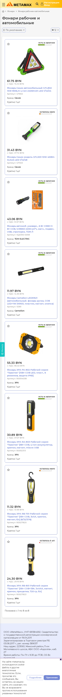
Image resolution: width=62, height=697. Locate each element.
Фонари (11, 11)
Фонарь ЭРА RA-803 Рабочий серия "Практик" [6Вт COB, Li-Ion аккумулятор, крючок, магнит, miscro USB (30, 444)
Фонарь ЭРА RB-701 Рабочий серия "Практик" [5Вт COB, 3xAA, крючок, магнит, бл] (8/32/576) (27, 516)
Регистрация (51, 2)
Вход (47, 5)
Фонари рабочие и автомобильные (33, 11)
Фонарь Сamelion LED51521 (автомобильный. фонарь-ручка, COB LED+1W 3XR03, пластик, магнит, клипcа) (30, 301)
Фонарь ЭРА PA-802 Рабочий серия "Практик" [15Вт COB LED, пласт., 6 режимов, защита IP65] (27, 372)
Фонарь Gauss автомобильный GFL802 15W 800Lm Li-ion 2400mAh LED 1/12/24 (29, 89)
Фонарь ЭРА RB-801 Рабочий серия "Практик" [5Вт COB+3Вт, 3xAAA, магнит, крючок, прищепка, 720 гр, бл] (30, 588)
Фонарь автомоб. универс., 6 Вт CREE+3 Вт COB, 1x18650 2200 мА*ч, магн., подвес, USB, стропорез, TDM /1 (30, 229)
